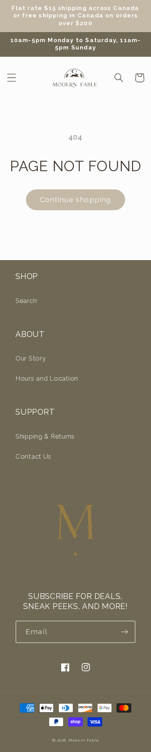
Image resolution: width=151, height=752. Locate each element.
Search (26, 301)
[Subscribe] (124, 632)
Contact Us (33, 456)
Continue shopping (75, 200)
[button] (12, 78)
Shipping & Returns (45, 436)
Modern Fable (84, 740)
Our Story (30, 358)
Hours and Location (46, 378)
